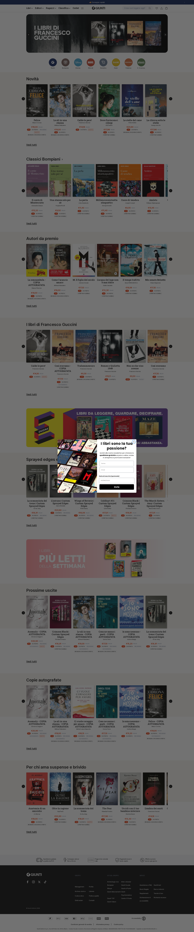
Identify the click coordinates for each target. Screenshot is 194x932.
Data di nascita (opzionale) (109, 476)
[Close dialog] (134, 442)
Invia (116, 487)
